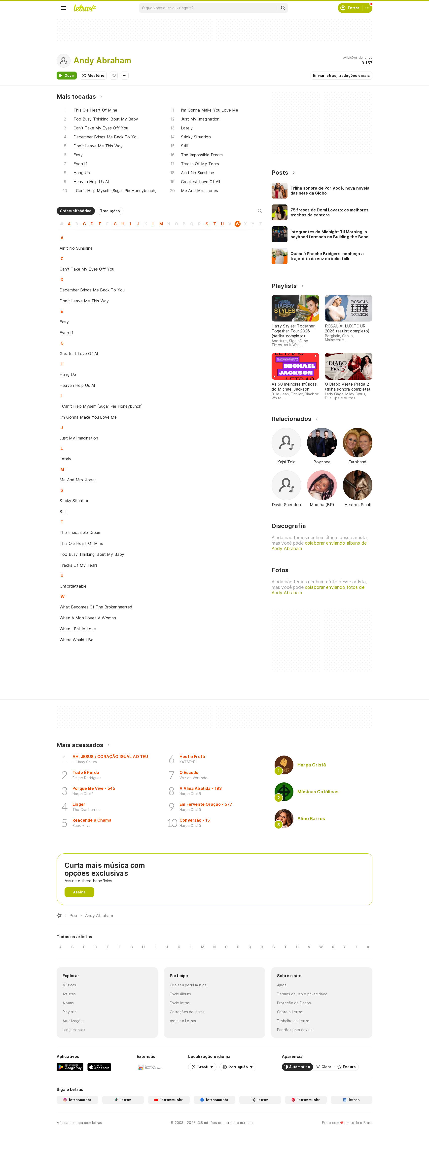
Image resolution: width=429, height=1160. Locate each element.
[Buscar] (283, 8)
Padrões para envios (294, 1030)
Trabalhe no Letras (293, 1021)
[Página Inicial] (59, 915)
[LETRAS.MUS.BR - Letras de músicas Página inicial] (85, 8)
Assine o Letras (183, 1021)
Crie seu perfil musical (188, 985)
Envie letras (180, 1003)
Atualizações (74, 1021)
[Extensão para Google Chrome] (150, 1067)
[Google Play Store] (70, 1067)
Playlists (69, 1012)
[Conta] (367, 8)
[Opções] (125, 76)
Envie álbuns (180, 994)
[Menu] (64, 8)
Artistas (69, 994)
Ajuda (281, 985)
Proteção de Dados (294, 1003)
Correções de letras (187, 1012)
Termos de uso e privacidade (302, 994)
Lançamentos (74, 1030)
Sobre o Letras (290, 1012)
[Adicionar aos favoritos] (114, 76)
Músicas (69, 985)
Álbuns (68, 1003)
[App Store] (99, 1067)
